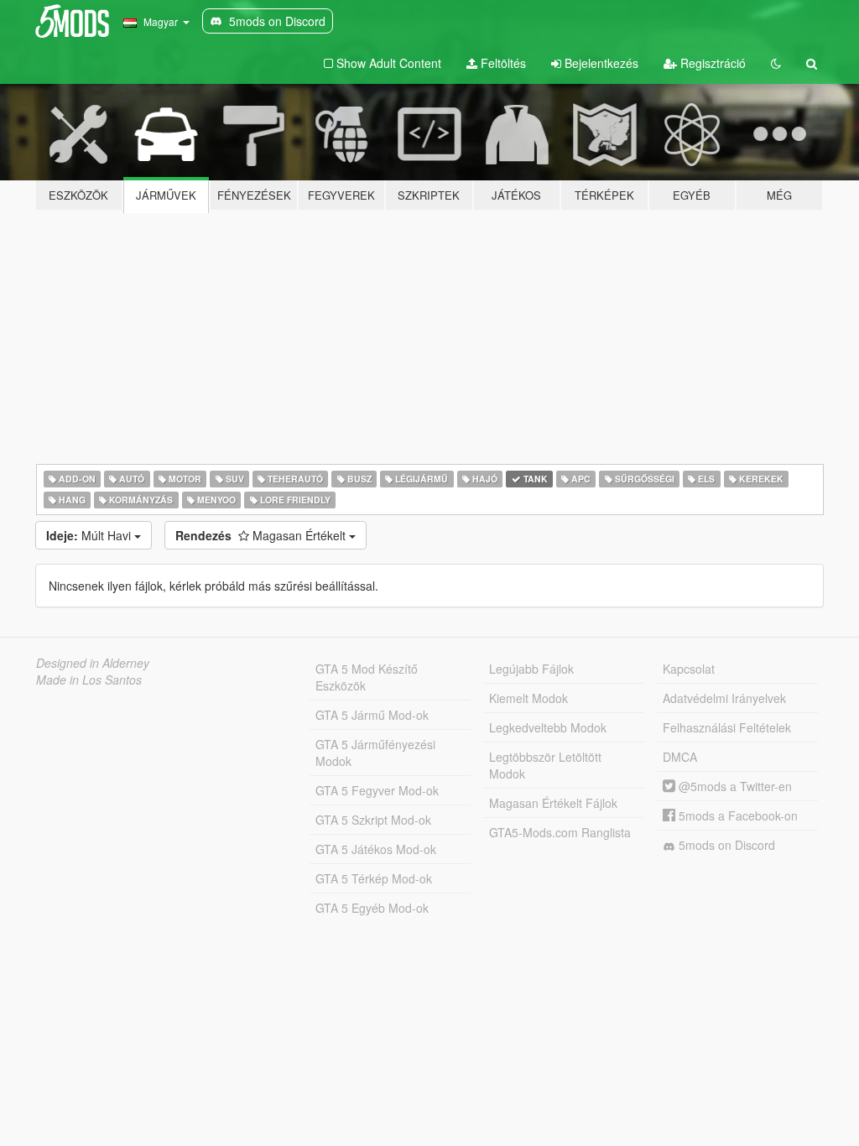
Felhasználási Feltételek (727, 727)
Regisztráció (711, 63)
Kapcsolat (689, 668)
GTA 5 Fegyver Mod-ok (377, 790)
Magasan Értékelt (262, 535)
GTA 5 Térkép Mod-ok (373, 878)
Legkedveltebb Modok (548, 727)
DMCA (680, 756)
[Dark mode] (776, 63)
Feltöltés (501, 63)
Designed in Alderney (92, 662)
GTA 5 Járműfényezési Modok (375, 752)
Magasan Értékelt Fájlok (553, 802)
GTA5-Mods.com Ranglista (560, 832)
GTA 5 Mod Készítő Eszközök (366, 677)
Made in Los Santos (89, 679)
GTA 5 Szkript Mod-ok (373, 819)
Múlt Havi (90, 535)
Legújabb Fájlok (531, 668)
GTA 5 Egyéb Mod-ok (372, 907)
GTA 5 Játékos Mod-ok (375, 849)
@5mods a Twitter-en (733, 786)
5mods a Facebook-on (736, 815)
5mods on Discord (725, 844)
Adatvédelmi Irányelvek (724, 698)
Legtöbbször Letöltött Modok (545, 765)
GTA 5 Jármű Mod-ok (372, 714)
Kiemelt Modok (528, 698)
